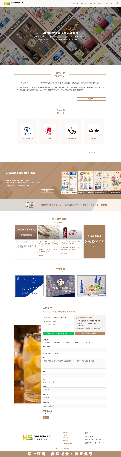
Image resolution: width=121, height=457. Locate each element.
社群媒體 (60, 269)
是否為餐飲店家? (48, 411)
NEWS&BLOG (60, 222)
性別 (44, 380)
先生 (46, 382)
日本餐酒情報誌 (109, 3)
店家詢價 (47, 342)
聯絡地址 (46, 403)
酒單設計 (92, 3)
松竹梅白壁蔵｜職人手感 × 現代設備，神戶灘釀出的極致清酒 (48, 244)
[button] (2, 36)
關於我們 (75, 3)
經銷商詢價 (57, 342)
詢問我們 (46, 340)
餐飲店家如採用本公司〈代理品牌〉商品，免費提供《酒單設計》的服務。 (75, 205)
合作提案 (66, 342)
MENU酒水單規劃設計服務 (20, 173)
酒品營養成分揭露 (22, 242)
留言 (44, 357)
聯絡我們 (99, 3)
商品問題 (75, 342)
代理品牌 (83, 3)
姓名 (44, 371)
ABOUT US (60, 76)
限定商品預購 (86, 342)
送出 (45, 418)
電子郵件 (46, 394)
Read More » (19, 252)
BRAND (60, 113)
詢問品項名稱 (46, 347)
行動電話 (46, 386)
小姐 (52, 382)
